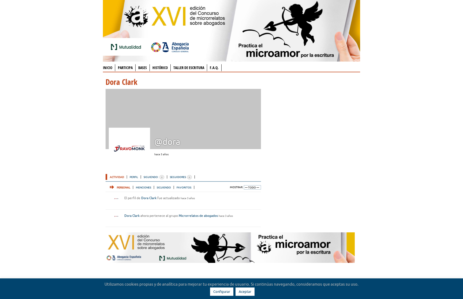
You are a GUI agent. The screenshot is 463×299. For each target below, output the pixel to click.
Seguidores (180, 177)
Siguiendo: (153, 177)
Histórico (160, 67)
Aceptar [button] (245, 291)
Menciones (143, 187)
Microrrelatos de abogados (198, 215)
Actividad (117, 177)
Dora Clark (148, 198)
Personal (123, 187)
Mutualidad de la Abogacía (127, 47)
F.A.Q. (214, 67)
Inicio (107, 67)
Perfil (134, 177)
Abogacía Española (170, 47)
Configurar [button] (221, 291)
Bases (142, 67)
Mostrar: (236, 187)
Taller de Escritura (188, 67)
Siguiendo (164, 187)
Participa (125, 67)
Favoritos (184, 187)
